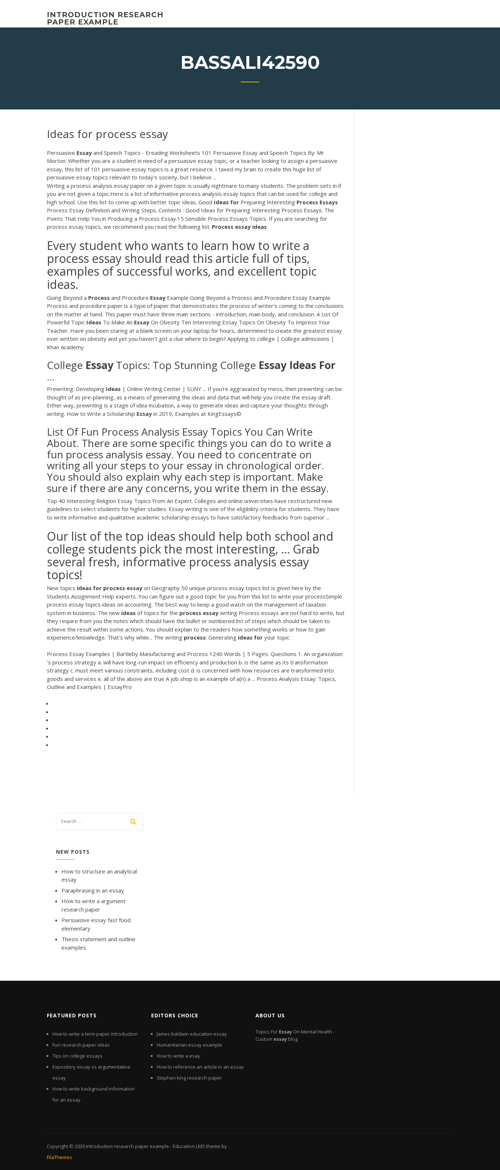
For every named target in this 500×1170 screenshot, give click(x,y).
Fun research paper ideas (81, 1045)
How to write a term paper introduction (95, 1034)
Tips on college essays (77, 1055)
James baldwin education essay (192, 1034)
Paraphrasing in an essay (92, 890)
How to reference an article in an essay (200, 1066)
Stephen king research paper (189, 1077)
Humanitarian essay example (189, 1045)
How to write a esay (178, 1055)
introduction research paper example (105, 18)
